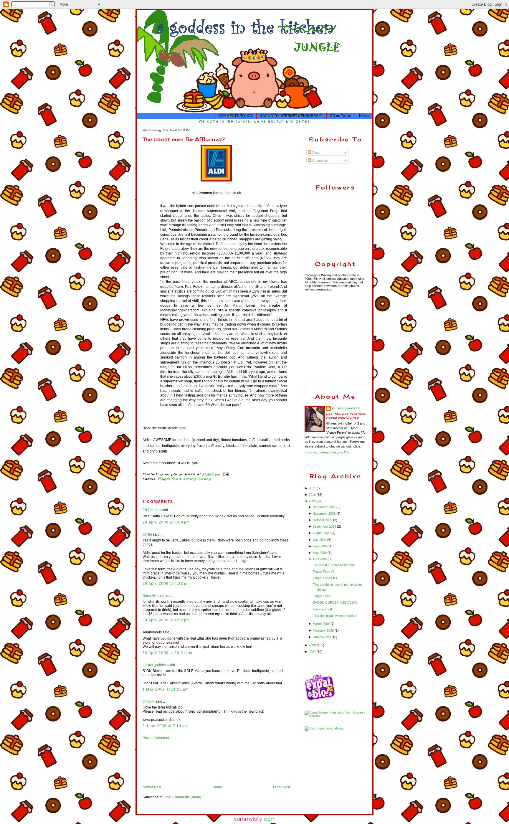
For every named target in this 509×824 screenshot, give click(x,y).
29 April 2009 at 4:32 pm (166, 584)
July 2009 (320, 539)
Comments (319, 160)
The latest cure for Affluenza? (184, 139)
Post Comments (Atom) (182, 797)
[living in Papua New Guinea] (321, 700)
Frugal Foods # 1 (325, 578)
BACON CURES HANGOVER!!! (335, 602)
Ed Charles (152, 510)
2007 (313, 651)
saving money (197, 479)
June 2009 (320, 546)
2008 (313, 645)
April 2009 (320, 559)
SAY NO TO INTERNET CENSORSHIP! (291, 116)
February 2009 (324, 630)
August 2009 (322, 533)
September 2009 (325, 526)
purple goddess (155, 665)
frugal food (169, 479)
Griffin (147, 534)
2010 (313, 494)
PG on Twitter (340, 116)
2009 (313, 501)
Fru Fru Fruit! (322, 609)
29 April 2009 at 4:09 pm (166, 522)
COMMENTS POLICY (235, 116)
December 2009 (324, 507)
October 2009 (323, 520)
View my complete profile (327, 452)
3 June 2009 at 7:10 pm (165, 726)
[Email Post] (225, 474)
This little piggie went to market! (335, 615)
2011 (313, 488)
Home (364, 116)
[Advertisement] (161, 762)
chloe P (149, 701)
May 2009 (320, 552)
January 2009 (323, 637)
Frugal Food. (322, 596)
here (182, 428)
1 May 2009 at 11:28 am (166, 689)
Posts (315, 152)
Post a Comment (156, 738)
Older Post (281, 787)
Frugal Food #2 (324, 571)
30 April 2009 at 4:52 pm (166, 620)
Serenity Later (154, 596)
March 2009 (321, 623)
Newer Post (152, 787)
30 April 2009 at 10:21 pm (167, 653)
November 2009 (324, 513)
